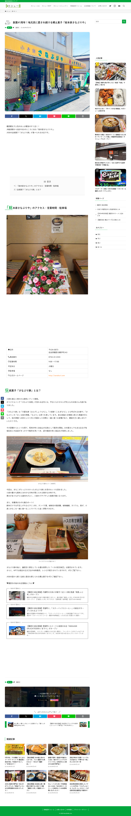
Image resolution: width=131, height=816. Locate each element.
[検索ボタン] (123, 6)
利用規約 (69, 809)
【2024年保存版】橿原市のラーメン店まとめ (110, 214)
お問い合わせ (60, 809)
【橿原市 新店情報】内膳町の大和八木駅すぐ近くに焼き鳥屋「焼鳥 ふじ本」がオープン (55, 593)
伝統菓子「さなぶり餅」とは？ (29, 189)
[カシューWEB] (13, 6)
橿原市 (17, 27)
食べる (9, 27)
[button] (12, 116)
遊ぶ (99, 243)
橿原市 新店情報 (102, 205)
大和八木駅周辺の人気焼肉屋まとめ (108, 209)
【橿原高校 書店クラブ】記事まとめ (108, 220)
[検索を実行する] (124, 21)
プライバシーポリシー (80, 809)
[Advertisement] (47, 155)
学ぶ (99, 238)
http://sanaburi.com (57, 375)
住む (99, 234)
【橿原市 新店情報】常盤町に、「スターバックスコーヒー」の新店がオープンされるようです (55, 609)
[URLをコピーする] (83, 116)
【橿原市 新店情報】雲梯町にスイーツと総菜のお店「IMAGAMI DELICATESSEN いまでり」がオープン (52, 627)
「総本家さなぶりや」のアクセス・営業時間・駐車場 (38, 186)
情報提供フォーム (49, 809)
